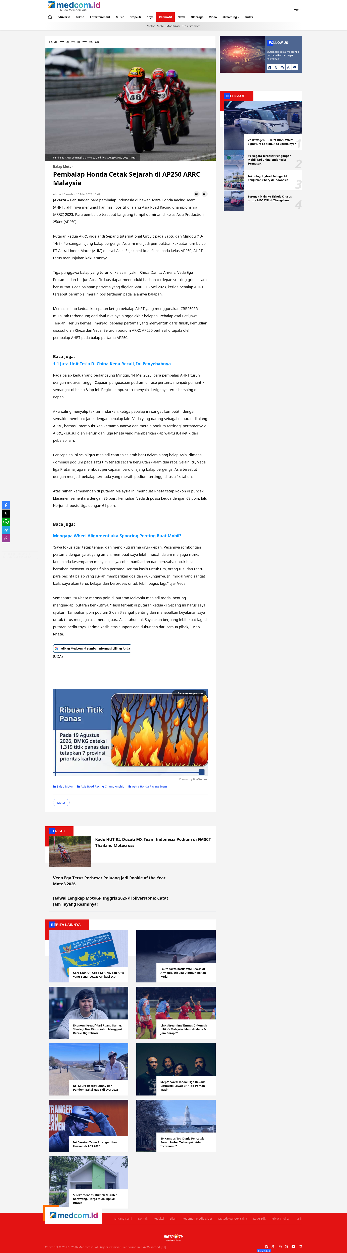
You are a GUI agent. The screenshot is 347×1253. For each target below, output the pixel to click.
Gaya (150, 17)
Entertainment (100, 17)
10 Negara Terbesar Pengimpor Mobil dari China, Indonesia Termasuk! (269, 159)
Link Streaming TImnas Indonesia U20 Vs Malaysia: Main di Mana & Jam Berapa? (183, 1029)
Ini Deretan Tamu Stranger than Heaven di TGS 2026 (95, 1144)
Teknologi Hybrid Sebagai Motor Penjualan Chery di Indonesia (270, 178)
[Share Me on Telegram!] (6, 530)
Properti (135, 17)
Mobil (160, 26)
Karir (298, 1218)
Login (296, 9)
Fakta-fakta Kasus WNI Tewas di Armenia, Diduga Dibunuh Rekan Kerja (183, 972)
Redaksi (158, 1218)
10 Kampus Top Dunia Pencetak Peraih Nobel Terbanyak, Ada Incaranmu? (182, 1142)
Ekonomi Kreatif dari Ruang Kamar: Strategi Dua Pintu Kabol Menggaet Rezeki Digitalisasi (97, 1029)
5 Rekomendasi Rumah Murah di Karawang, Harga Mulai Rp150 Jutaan (95, 1199)
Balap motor (64, 786)
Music (120, 17)
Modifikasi (173, 26)
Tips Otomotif (191, 26)
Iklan (173, 1218)
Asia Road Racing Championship (102, 786)
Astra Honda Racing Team (149, 786)
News (181, 17)
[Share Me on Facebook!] (6, 505)
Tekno (80, 17)
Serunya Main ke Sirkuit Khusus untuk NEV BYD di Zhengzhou (270, 198)
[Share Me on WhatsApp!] (6, 522)
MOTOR (94, 42)
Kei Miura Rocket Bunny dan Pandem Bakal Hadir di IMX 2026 (95, 1087)
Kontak (142, 1218)
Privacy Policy (280, 1218)
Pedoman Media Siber (197, 1218)
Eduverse (64, 17)
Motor (151, 26)
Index (249, 17)
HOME (53, 42)
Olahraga (197, 17)
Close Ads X (264, 1251)
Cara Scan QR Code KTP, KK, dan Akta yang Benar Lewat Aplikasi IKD (98, 974)
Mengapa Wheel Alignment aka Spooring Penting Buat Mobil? (117, 535)
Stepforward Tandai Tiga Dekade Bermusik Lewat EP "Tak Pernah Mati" (182, 1085)
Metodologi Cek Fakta (232, 1218)
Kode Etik (259, 1218)
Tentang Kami (122, 1218)
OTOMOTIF (73, 42)
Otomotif (165, 17)
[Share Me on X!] (6, 514)
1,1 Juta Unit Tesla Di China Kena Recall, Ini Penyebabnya (112, 364)
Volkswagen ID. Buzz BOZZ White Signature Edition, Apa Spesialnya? (272, 142)
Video (213, 17)
